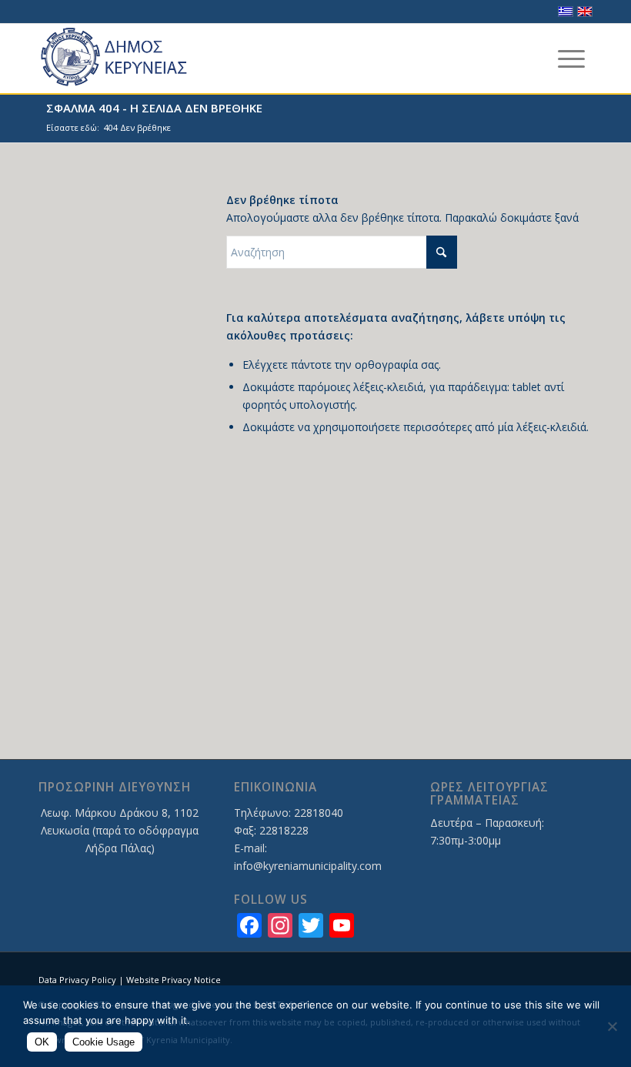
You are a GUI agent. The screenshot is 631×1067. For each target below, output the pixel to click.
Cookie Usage (103, 1042)
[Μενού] (571, 58)
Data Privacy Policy (77, 979)
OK (42, 1042)
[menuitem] (571, 58)
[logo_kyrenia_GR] (127, 58)
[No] (611, 1026)
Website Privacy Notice (173, 979)
